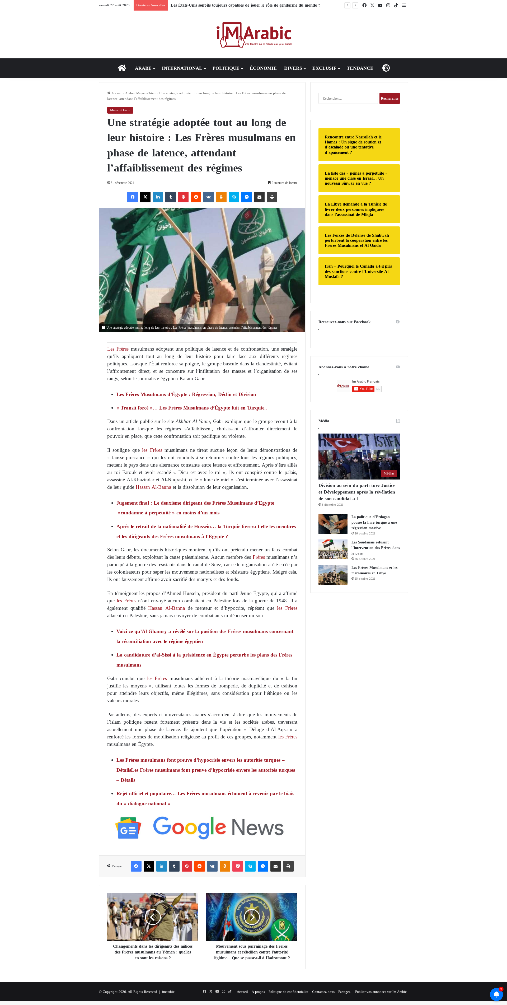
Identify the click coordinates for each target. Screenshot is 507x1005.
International (182, 68)
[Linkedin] (158, 197)
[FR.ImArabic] (253, 35)
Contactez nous (323, 991)
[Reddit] (196, 197)
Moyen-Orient (146, 93)
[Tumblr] (170, 197)
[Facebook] (132, 197)
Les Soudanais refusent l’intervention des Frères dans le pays (375, 548)
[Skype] (234, 197)
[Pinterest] (183, 197)
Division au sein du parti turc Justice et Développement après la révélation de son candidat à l (356, 492)
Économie (263, 68)
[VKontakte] (208, 197)
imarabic (168, 991)
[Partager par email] (259, 197)
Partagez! (344, 991)
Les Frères (118, 348)
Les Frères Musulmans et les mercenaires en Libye (374, 570)
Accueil (116, 93)
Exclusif (324, 68)
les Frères (151, 450)
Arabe (143, 68)
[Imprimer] (272, 197)
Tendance (360, 68)
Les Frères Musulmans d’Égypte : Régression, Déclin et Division (186, 394)
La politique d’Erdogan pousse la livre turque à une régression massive (374, 522)
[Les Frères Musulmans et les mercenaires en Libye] (333, 575)
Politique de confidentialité (288, 991)
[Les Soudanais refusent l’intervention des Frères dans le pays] (333, 549)
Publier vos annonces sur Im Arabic (381, 991)
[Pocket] (237, 866)
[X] (145, 197)
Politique (226, 68)
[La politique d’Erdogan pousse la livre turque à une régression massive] (333, 524)
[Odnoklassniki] (221, 197)
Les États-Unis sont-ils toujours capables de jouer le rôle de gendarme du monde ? (245, 5)
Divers (293, 68)
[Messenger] (246, 197)
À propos (258, 991)
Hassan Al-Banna (152, 487)
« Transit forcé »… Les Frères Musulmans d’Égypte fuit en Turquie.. (191, 407)
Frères (258, 557)
